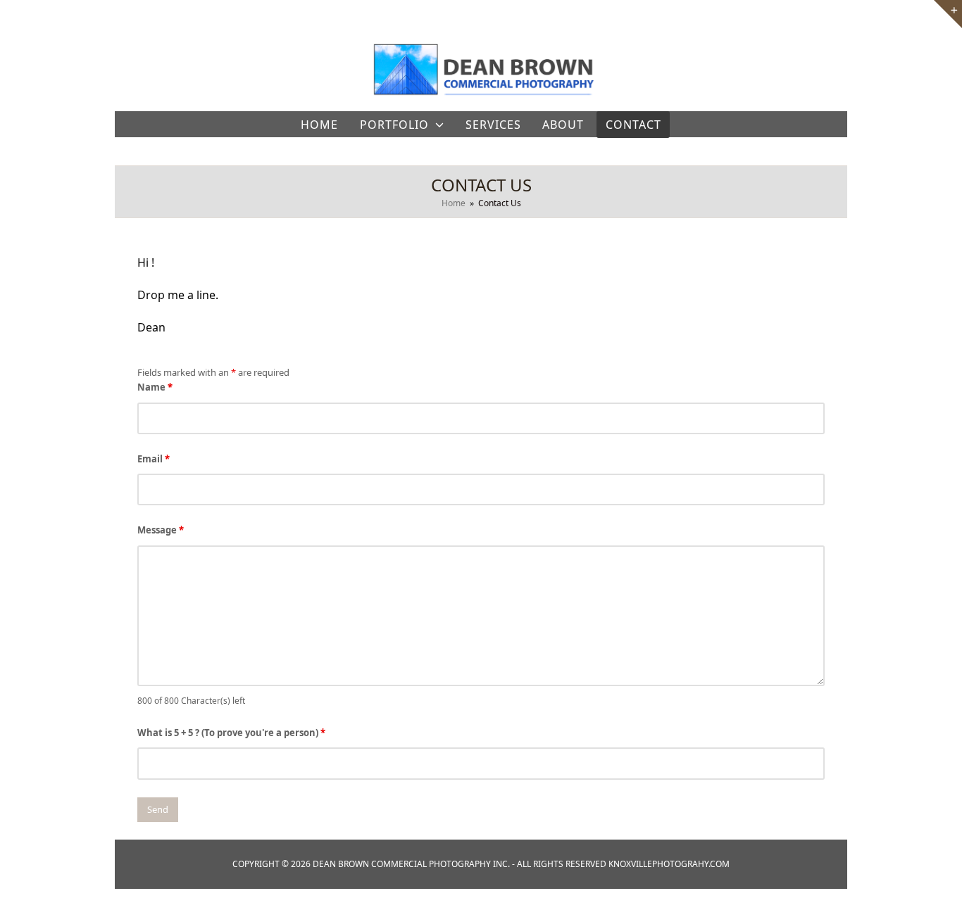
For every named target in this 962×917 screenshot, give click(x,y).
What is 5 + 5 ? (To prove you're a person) (231, 732)
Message (160, 530)
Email (153, 459)
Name (155, 387)
